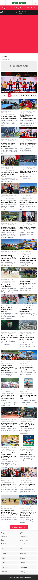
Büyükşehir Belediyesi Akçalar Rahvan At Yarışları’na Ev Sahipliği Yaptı (9, 512)
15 (35, 95)
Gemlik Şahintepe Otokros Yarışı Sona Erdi (8, 485)
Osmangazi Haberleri (6, 169)
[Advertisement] (19, 34)
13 (31, 95)
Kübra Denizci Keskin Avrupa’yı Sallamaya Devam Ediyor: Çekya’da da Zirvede (27, 258)
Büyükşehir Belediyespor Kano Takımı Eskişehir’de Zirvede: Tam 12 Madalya (8, 228)
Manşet (30, 111)
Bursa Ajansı (15, 577)
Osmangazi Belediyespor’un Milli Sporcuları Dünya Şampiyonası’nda (27, 309)
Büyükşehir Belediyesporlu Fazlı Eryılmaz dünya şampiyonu (9, 309)
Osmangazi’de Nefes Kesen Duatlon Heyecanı (9, 285)
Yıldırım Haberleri (5, 197)
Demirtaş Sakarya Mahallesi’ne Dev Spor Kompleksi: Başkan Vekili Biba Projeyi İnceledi (10, 368)
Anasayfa (4, 59)
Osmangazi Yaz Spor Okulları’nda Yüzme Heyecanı (28, 201)
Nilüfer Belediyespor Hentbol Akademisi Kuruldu (28, 171)
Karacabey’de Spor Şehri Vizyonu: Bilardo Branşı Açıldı (9, 117)
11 (26, 95)
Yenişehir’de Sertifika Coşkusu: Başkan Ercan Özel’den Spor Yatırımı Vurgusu (8, 397)
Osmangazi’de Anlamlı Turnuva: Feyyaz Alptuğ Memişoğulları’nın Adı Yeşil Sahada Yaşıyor (9, 257)
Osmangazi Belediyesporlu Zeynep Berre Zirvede (27, 453)
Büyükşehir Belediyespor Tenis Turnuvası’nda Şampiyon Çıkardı (8, 144)
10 (23, 95)
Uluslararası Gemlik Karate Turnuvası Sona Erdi (27, 485)
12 (28, 95)
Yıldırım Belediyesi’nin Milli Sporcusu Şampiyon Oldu (8, 201)
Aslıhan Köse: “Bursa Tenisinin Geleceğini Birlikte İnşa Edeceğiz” (27, 424)
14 (33, 95)
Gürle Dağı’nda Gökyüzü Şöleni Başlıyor (26, 368)
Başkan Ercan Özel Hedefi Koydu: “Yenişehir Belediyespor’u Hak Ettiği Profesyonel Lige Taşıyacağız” (8, 456)
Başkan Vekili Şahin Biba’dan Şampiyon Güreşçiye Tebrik (27, 227)
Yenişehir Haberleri (6, 391)
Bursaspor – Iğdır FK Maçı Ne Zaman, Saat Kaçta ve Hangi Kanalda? (9, 337)
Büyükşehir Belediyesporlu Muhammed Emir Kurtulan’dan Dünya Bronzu (27, 116)
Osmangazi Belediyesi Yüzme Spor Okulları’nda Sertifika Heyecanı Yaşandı (27, 513)
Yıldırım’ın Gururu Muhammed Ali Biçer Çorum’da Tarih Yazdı (28, 396)
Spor (7, 113)
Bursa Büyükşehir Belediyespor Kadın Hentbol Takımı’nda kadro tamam (27, 283)
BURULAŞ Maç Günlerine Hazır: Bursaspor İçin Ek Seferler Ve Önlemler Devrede (26, 338)
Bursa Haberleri (5, 111)
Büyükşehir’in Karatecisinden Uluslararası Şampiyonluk (19, 91)
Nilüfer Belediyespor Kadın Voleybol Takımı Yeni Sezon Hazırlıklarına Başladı (9, 424)
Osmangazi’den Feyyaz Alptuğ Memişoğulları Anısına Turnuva (9, 174)
